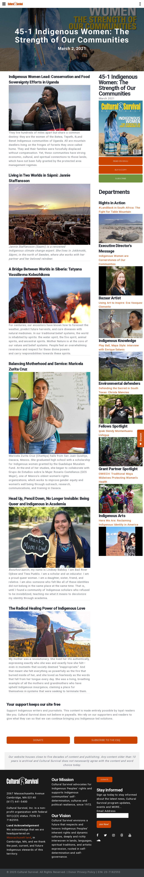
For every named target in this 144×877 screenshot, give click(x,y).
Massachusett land (19, 837)
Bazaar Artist (110, 298)
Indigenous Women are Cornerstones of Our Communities (114, 260)
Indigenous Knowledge (117, 340)
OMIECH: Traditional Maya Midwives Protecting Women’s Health (118, 478)
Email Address (106, 811)
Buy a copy (121, 170)
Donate (38, 740)
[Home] (15, 3)
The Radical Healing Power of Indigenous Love (47, 608)
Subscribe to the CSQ (106, 740)
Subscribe (120, 178)
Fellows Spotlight (113, 426)
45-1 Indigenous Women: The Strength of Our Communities (72, 35)
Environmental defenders (119, 383)
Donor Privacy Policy (81, 872)
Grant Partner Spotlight (118, 469)
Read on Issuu (120, 161)
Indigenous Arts (112, 516)
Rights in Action (112, 203)
